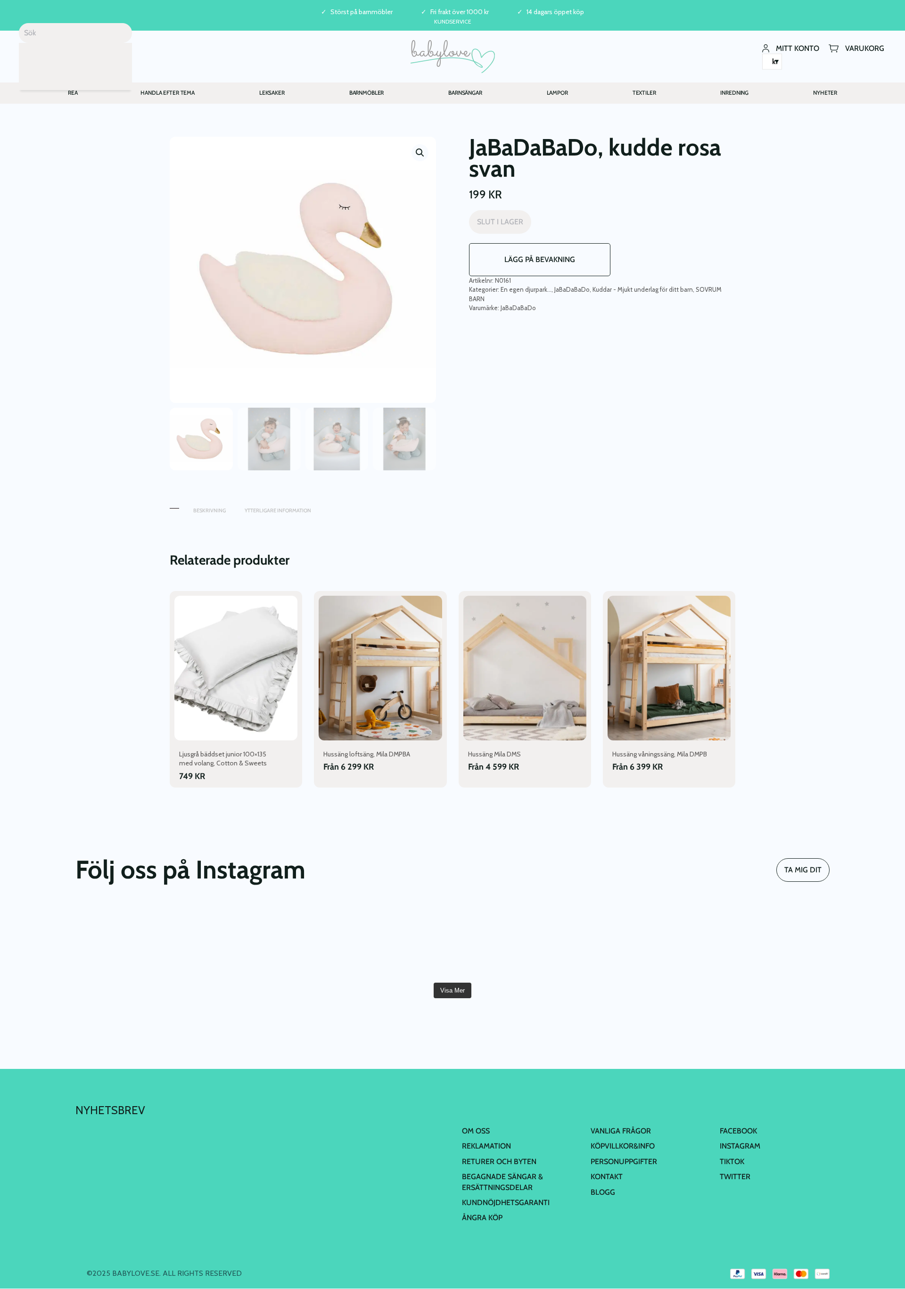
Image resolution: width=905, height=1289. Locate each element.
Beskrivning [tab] (209, 510)
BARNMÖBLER (366, 92)
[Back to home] (453, 56)
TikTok (732, 1161)
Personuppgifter (624, 1161)
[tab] (174, 506)
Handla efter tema (167, 92)
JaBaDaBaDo (572, 289)
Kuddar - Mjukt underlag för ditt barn (642, 289)
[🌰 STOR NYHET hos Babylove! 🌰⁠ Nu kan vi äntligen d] (642, 940)
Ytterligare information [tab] (278, 510)
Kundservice (452, 21)
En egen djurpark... (526, 289)
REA (73, 92)
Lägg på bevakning (539, 259)
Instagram (740, 1145)
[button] (419, 152)
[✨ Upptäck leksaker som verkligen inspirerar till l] (769, 940)
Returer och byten (499, 1161)
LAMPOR (557, 92)
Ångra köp (482, 1217)
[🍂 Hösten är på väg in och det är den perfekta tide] (389, 940)
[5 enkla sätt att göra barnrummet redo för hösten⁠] (515, 940)
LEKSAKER (272, 92)
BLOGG (603, 1192)
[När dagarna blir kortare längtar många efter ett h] (136, 940)
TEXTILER (644, 92)
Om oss (476, 1130)
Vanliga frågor (621, 1130)
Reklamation (486, 1145)
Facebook (738, 1130)
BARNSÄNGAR (465, 92)
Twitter (735, 1176)
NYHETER (825, 92)
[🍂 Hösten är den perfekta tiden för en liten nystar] (262, 940)
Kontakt (607, 1176)
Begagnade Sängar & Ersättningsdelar (502, 1181)
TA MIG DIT (803, 869)
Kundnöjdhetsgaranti (506, 1202)
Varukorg (864, 47)
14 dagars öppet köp (555, 12)
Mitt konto (797, 47)
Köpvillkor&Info (623, 1145)
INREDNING (734, 92)
